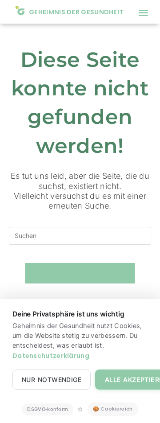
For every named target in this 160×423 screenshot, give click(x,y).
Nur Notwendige (51, 379)
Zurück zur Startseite (79, 273)
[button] (143, 12)
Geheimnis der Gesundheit (76, 12)
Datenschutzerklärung (50, 355)
